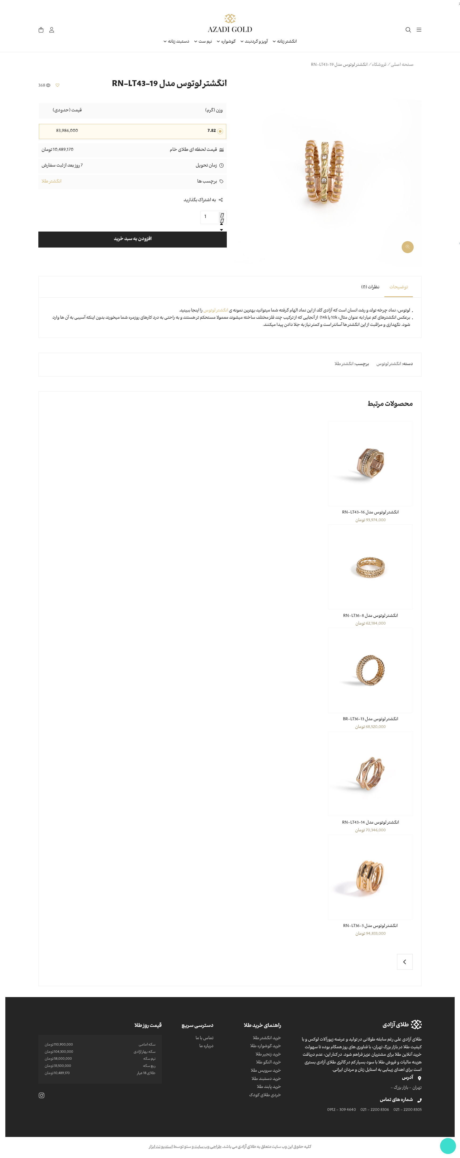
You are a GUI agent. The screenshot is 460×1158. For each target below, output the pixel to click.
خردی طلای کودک (265, 1095)
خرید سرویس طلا (266, 1071)
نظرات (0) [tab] (370, 288)
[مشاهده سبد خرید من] (41, 30)
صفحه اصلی (402, 65)
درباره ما (206, 1046)
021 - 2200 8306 (374, 1110)
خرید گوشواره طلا (265, 1046)
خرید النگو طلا (268, 1063)
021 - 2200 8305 (407, 1110)
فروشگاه (379, 65)
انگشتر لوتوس (215, 311)
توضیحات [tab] (398, 288)
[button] (411, 245)
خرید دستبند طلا (266, 1079)
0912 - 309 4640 (341, 1110)
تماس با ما (204, 1038)
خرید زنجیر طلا (268, 1055)
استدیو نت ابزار (161, 1147)
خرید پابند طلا (269, 1087)
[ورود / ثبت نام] (51, 30)
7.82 (212, 131)
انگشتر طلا (51, 182)
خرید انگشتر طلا (267, 1038)
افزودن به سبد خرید (132, 239)
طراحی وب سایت (207, 1147)
